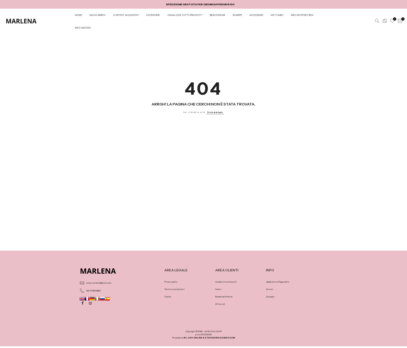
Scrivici (269, 289)
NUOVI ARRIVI (97, 15)
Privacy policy (170, 281)
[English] (82, 298)
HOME (78, 15)
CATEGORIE (153, 15)
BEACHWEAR (217, 15)
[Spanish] (107, 298)
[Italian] (97, 298)
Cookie (167, 296)
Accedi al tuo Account (226, 281)
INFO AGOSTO (83, 27)
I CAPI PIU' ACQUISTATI (126, 15)
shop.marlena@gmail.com (99, 282)
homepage (215, 112)
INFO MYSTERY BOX (302, 15)
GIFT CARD (277, 15)
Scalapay (270, 296)
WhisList (220, 304)
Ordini (218, 289)
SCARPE (237, 15)
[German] (92, 298)
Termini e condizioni (174, 289)
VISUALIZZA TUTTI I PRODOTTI (184, 15)
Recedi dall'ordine (223, 296)
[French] (87, 298)
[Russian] (102, 298)
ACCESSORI (256, 15)
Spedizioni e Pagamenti (277, 281)
